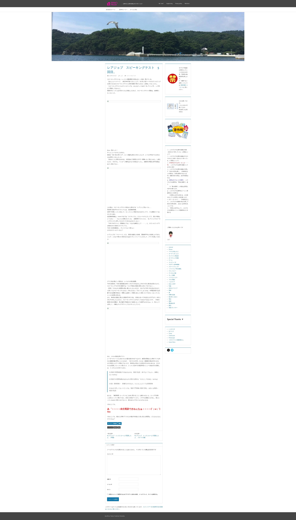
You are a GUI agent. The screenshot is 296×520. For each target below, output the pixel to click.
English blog (169, 3)
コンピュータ (172, 262)
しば (121, 75)
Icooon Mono (172, 342)
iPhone (170, 249)
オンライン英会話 (112, 423)
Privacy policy (178, 3)
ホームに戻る (133, 9)
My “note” (161, 3)
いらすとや (172, 329)
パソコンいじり (173, 277)
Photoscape (172, 337)
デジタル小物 (172, 273)
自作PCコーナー (123, 9)
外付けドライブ (173, 288)
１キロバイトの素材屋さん (176, 340)
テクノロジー (172, 271)
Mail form (187, 3)
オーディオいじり (174, 253)
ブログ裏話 (172, 279)
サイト (109, 489)
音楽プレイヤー (173, 307)
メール (109, 484)
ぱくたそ (171, 331)
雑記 (170, 305)
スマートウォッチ (174, 266)
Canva (170, 333)
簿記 (170, 299)
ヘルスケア (172, 281)
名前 (109, 479)
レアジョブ (110, 427)
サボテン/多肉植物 (174, 264)
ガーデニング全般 (174, 258)
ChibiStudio (172, 335)
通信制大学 (172, 303)
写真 (170, 286)
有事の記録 (172, 294)
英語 (120, 423)
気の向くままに (173, 297)
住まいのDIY (172, 284)
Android (171, 247)
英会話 (115, 427)
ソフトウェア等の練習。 (175, 269)
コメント (110, 454)
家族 (170, 290)
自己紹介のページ (111, 9)
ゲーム (170, 260)
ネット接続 (172, 275)
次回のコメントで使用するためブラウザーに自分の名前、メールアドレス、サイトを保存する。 (133, 494)
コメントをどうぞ (131, 75)
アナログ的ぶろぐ (174, 251)
